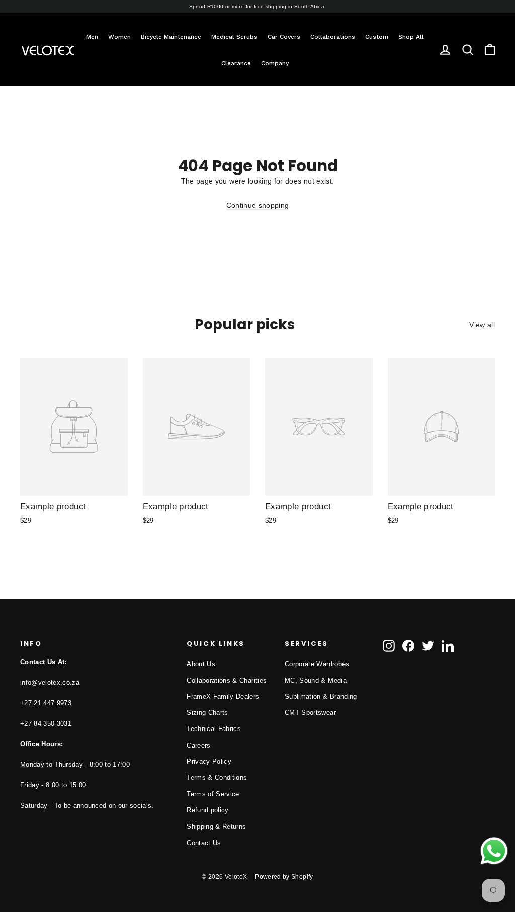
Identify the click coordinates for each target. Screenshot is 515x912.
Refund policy (208, 810)
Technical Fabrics (214, 729)
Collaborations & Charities (227, 680)
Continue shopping (257, 205)
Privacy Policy (209, 761)
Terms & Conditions (217, 777)
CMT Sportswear (310, 712)
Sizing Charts (207, 712)
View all (482, 325)
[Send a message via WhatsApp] (494, 851)
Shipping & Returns (216, 826)
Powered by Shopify (284, 876)
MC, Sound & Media (316, 680)
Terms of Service (213, 794)
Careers (198, 745)
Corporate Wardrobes (317, 664)
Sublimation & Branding (321, 696)
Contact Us (204, 843)
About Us (201, 664)
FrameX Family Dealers (223, 696)
